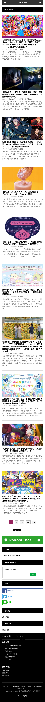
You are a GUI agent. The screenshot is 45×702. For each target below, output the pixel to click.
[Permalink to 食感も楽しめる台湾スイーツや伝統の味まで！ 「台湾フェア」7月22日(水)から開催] (22, 178)
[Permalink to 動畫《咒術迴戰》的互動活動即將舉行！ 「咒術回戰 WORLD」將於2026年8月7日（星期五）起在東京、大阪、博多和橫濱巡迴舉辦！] (22, 128)
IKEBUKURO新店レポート (14, 646)
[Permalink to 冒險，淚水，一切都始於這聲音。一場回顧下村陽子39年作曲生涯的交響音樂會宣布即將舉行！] (22, 228)
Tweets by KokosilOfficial (11, 556)
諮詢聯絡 (5, 675)
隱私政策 (5, 673)
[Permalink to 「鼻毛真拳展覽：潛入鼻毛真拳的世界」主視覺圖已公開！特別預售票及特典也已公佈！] (22, 435)
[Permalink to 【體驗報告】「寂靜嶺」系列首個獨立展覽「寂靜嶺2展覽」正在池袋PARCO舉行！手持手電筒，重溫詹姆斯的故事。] (22, 78)
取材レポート (13, 99)
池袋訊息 (20, 49)
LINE (9, 602)
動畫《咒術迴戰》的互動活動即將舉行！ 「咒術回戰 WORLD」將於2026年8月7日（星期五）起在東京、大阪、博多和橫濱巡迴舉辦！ (22, 144)
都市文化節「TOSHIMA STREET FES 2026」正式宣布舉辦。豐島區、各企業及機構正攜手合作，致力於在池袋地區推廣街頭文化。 (22, 498)
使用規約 (5, 670)
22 (28, 522)
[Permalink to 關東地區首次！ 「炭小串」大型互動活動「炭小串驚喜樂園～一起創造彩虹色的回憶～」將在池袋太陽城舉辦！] (22, 275)
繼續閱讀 (5, 617)
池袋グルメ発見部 (11, 654)
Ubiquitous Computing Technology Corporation (26, 686)
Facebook (10, 591)
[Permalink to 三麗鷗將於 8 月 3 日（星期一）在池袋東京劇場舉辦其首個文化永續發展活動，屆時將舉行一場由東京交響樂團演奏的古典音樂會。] (22, 385)
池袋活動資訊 (13, 49)
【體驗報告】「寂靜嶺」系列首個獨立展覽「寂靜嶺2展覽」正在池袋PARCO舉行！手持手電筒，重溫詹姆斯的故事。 (22, 94)
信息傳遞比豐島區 (11, 648)
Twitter (9, 596)
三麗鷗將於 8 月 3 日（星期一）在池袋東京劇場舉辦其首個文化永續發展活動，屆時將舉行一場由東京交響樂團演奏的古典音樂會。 (22, 401)
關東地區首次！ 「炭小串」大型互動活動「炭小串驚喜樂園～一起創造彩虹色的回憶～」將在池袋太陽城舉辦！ (22, 292)
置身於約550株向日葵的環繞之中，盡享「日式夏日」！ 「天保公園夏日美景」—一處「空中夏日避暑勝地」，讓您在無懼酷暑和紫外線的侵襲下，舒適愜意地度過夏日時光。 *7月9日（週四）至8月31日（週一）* (22, 346)
